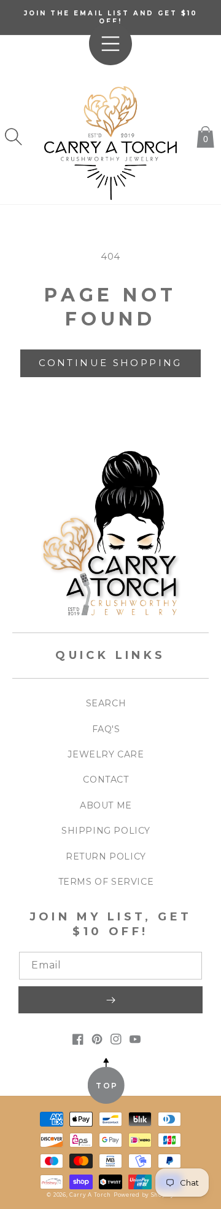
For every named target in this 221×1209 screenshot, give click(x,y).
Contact (105, 779)
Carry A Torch (90, 1195)
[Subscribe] (110, 999)
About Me (106, 805)
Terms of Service (106, 881)
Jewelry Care (106, 754)
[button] (13, 136)
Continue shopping (110, 363)
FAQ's (106, 729)
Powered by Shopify (144, 1195)
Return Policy (106, 856)
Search (106, 703)
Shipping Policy (105, 830)
